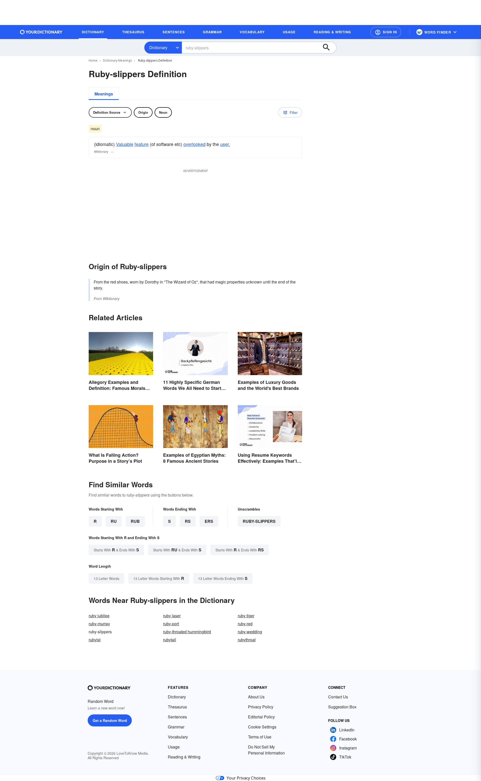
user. (225, 144)
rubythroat (247, 640)
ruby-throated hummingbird (187, 632)
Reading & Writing (184, 757)
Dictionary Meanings (117, 60)
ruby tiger (246, 615)
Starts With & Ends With (116, 550)
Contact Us (338, 697)
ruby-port (171, 624)
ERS (209, 521)
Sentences (177, 717)
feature (142, 144)
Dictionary (158, 47)
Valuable (124, 144)
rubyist (94, 640)
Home (93, 60)
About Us (256, 697)
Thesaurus (177, 707)
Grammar (176, 727)
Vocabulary (178, 737)
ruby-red (245, 624)
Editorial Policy (261, 717)
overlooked (194, 144)
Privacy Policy (260, 707)
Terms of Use (259, 737)
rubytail (169, 640)
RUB (135, 521)
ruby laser (172, 615)
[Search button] (328, 47)
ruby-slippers (259, 521)
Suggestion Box (342, 707)
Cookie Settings (262, 727)
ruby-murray (99, 624)
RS (188, 521)
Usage (174, 747)
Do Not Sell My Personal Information (266, 750)
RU (114, 521)
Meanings (103, 94)
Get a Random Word (110, 720)
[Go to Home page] (41, 32)
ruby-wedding (250, 632)
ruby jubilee (99, 615)
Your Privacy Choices (246, 778)
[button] (385, 32)
